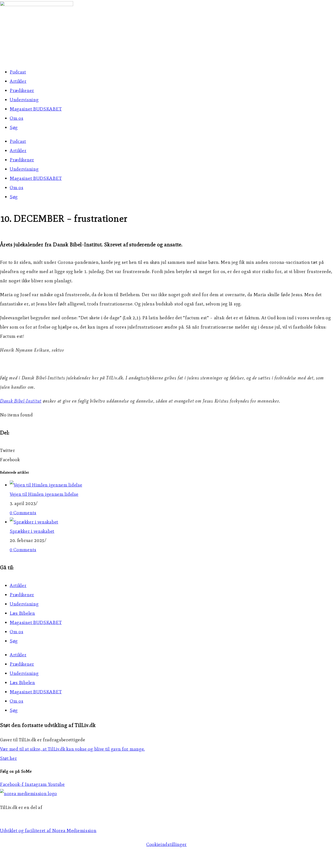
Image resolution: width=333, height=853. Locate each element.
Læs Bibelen (22, 613)
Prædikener (22, 90)
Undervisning (24, 99)
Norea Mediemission (22, 816)
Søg (14, 127)
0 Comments (23, 512)
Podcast (18, 72)
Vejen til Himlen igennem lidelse (44, 494)
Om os (16, 118)
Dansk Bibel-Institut (20, 401)
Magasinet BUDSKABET (36, 109)
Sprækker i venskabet (32, 531)
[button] (166, 450)
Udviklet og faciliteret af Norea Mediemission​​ (48, 830)
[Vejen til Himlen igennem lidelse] (46, 485)
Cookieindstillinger (166, 844)
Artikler (18, 81)
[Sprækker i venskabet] (34, 522)
